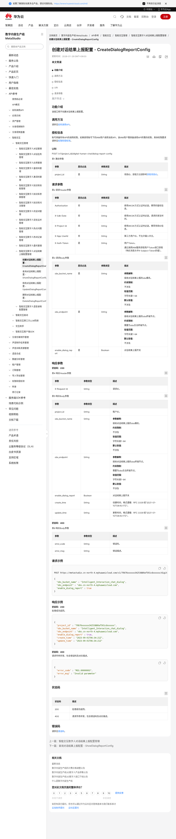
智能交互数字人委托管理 (30, 245)
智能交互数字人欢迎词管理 (30, 213)
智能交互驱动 (22, 315)
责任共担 (13, 440)
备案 (136, 16)
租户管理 (16, 364)
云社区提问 (73, 807)
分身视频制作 (18, 126)
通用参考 (13, 429)
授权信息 (58, 81)
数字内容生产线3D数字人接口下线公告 (70, 776)
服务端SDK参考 (17, 397)
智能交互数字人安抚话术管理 (30, 221)
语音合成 (16, 353)
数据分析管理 (18, 359)
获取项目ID (152, 174)
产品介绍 (13, 66)
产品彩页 (13, 71)
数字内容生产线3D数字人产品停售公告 (70, 772)
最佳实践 (13, 88)
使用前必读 (17, 99)
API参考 (13, 93)
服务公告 (13, 60)
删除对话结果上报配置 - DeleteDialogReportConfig (33, 298)
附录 (14, 386)
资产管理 (16, 121)
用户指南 (13, 82)
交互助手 (20, 326)
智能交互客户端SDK (25, 331)
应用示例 (16, 115)
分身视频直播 (18, 132)
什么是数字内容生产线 (62, 781)
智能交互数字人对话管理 (30, 148)
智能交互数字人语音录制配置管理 (30, 308)
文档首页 (53, 35)
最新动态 (13, 55)
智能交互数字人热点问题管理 (30, 230)
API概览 (16, 104)
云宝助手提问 (58, 807)
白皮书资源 (15, 451)
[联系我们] (122, 16)
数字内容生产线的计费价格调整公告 (68, 768)
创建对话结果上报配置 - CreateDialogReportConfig (33, 262)
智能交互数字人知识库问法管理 (30, 204)
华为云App (166, 9)
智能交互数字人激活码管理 (30, 178)
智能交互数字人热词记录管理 (30, 238)
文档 (128, 16)
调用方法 (58, 76)
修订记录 (16, 392)
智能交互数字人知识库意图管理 (30, 195)
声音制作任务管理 (20, 342)
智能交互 (16, 137)
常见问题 (13, 408)
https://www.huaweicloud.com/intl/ (71, 3)
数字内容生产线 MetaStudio (74, 35)
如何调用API (18, 110)
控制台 (145, 16)
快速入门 (13, 77)
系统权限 (13, 462)
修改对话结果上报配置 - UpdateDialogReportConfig (33, 286)
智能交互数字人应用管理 (30, 162)
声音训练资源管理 (20, 348)
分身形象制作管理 (20, 337)
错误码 (61, 731)
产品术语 (13, 435)
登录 (153, 16)
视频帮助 (13, 414)
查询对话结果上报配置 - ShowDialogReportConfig (33, 274)
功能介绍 (58, 70)
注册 (165, 16)
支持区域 (13, 457)
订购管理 (16, 370)
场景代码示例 (16, 403)
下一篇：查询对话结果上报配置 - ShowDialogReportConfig (81, 745)
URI (56, 87)
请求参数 (58, 93)
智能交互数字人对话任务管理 (30, 156)
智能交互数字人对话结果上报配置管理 (30, 253)
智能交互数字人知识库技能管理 (30, 187)
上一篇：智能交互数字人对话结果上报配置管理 (74, 741)
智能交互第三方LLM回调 (27, 320)
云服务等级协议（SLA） (22, 446)
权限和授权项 (18, 381)
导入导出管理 (18, 375)
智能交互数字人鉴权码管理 (30, 170)
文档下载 (13, 419)
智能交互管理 (22, 143)
